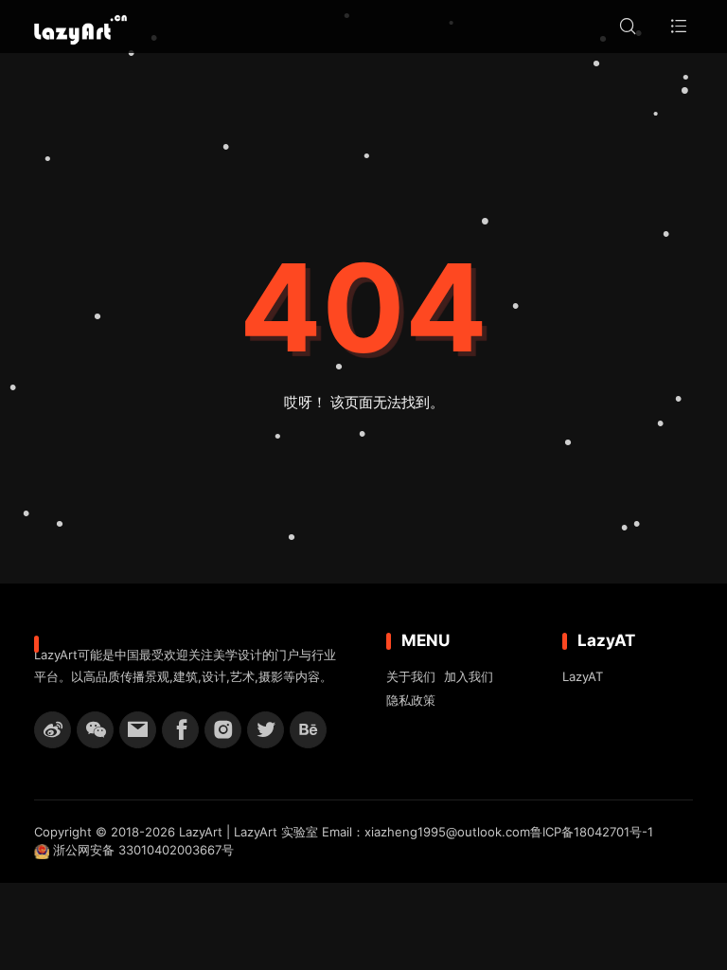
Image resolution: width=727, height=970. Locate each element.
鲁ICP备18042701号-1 (591, 831)
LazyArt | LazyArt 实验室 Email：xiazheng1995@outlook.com (354, 831)
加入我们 (468, 676)
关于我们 (410, 676)
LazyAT (582, 676)
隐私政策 (410, 700)
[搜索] (627, 26)
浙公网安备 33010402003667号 (141, 849)
